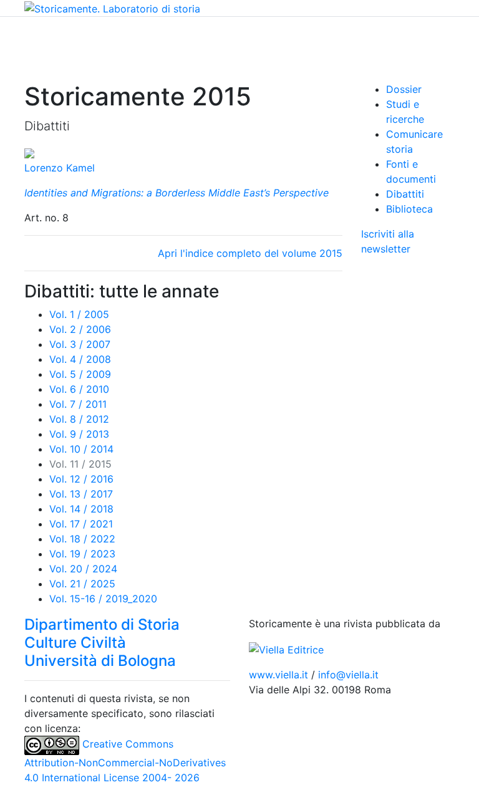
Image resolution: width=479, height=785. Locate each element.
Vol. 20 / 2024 (83, 568)
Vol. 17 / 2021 (81, 524)
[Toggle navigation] (32, 34)
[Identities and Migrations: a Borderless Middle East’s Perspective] (29, 153)
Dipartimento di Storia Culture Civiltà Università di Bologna (102, 642)
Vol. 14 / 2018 (81, 509)
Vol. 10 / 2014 (81, 449)
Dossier (404, 89)
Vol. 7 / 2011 (78, 404)
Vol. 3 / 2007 (79, 344)
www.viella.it (280, 674)
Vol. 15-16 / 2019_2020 (103, 598)
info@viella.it (348, 674)
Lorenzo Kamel (59, 167)
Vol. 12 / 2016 (81, 479)
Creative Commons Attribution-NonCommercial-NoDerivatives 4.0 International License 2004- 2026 (125, 760)
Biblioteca (409, 209)
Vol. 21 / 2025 (82, 583)
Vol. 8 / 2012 (79, 419)
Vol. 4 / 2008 (80, 359)
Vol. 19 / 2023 (82, 553)
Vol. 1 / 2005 (79, 314)
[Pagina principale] (112, 7)
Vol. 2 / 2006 (80, 329)
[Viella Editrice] (286, 648)
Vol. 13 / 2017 (81, 494)
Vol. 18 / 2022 (82, 538)
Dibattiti (405, 194)
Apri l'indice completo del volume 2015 (250, 253)
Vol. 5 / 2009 (80, 374)
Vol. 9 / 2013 (79, 434)
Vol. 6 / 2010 (79, 389)
